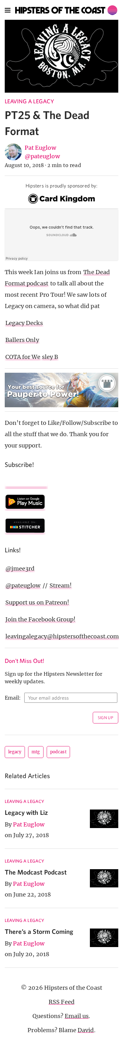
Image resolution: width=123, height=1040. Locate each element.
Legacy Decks (24, 323)
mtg (36, 752)
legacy (14, 752)
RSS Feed (61, 1001)
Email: (13, 698)
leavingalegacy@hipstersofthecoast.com (62, 636)
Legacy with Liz (26, 812)
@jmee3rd (19, 568)
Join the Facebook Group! (40, 619)
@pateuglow (42, 156)
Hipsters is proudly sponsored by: (61, 185)
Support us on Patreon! (37, 602)
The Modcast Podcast (36, 872)
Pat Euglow (40, 147)
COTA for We (23, 356)
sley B (50, 356)
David (86, 1030)
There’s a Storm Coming (39, 931)
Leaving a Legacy (29, 101)
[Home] (66, 10)
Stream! (61, 585)
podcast (58, 752)
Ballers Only (22, 340)
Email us (77, 1016)
